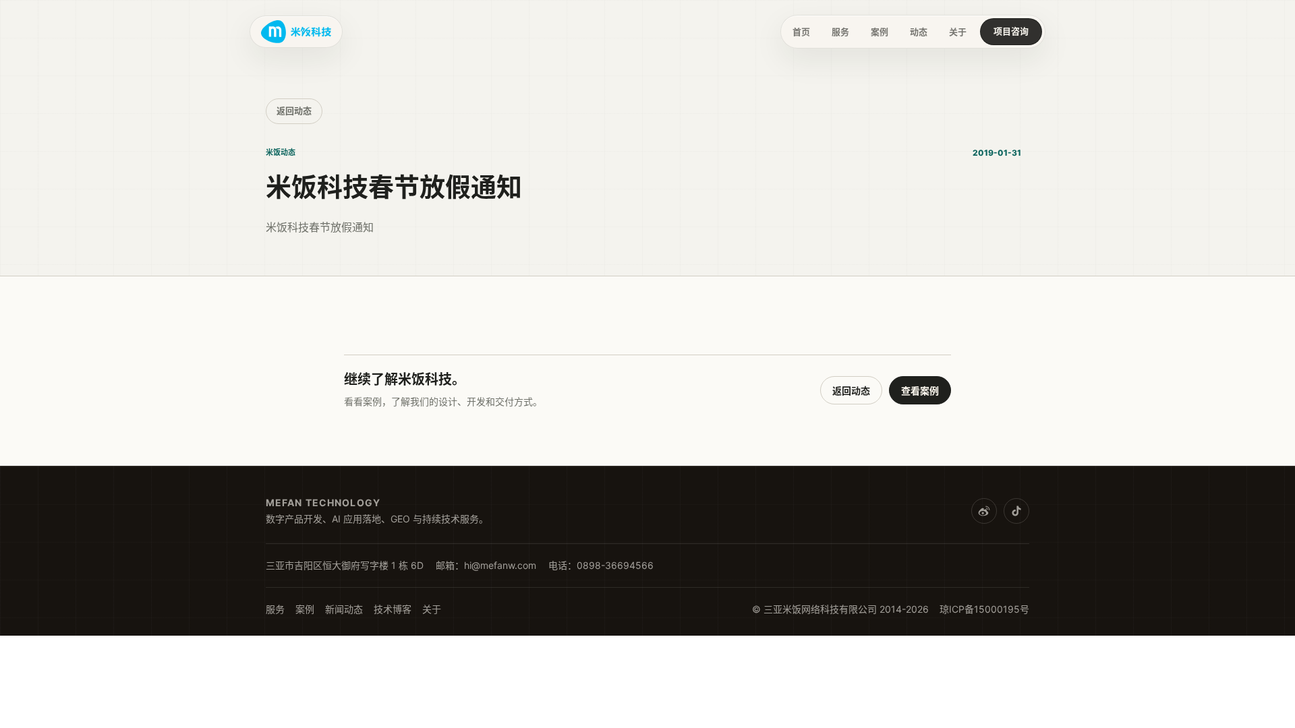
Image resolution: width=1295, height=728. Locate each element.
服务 (840, 31)
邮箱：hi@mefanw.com (486, 565)
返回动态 (294, 110)
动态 (918, 31)
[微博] (984, 511)
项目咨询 (1011, 31)
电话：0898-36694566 (601, 565)
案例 (879, 31)
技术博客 (392, 609)
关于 (958, 31)
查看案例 (920, 390)
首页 (801, 31)
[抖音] (1016, 511)
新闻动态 (344, 609)
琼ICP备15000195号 (984, 609)
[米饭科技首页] (296, 32)
